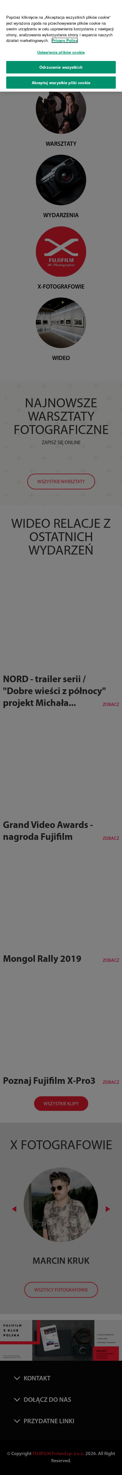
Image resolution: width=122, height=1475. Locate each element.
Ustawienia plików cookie (61, 52)
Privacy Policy (65, 40)
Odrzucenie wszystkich (61, 67)
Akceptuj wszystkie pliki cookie (61, 82)
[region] (61, 46)
